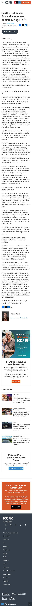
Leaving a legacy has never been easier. (16, 363)
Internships (6, 567)
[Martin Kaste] (5, 316)
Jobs (4, 564)
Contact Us (6, 560)
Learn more (16, 381)
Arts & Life (16, 394)
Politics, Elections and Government (19, 409)
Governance (6, 577)
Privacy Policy (6, 584)
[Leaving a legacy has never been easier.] (16, 344)
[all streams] (30, 604)
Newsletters (6, 550)
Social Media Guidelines (9, 570)
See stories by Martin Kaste (19, 318)
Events (5, 553)
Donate (26, 2)
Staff (4, 557)
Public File (5, 581)
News (14, 422)
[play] (2, 604)
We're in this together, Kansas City (16, 486)
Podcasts (5, 546)
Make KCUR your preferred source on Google (15, 457)
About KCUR (6, 536)
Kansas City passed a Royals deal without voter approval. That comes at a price (21, 414)
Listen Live (6, 539)
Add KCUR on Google (16, 468)
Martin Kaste (10, 23)
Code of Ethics (7, 574)
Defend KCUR (16, 507)
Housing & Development (19, 436)
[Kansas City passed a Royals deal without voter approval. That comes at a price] (7, 411)
